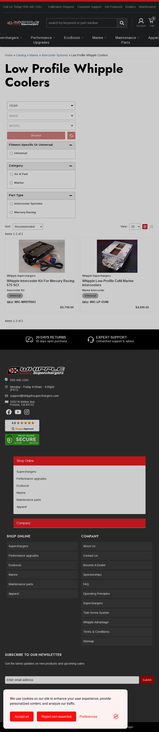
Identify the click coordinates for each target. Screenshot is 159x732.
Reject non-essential (56, 716)
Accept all (21, 716)
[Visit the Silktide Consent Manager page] (116, 716)
